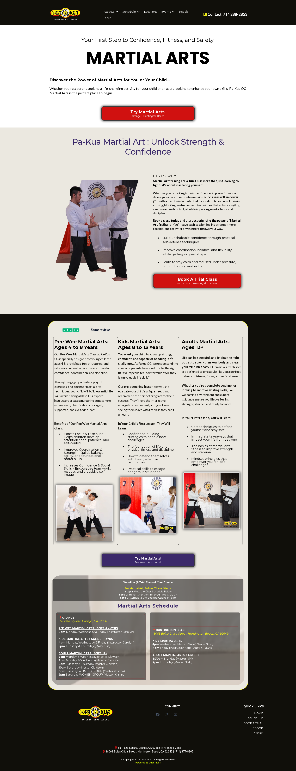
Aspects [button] (109, 11)
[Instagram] (166, 714)
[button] (138, 11)
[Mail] (175, 714)
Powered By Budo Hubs (148, 762)
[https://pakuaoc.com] (72, 14)
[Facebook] (157, 714)
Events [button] (166, 11)
